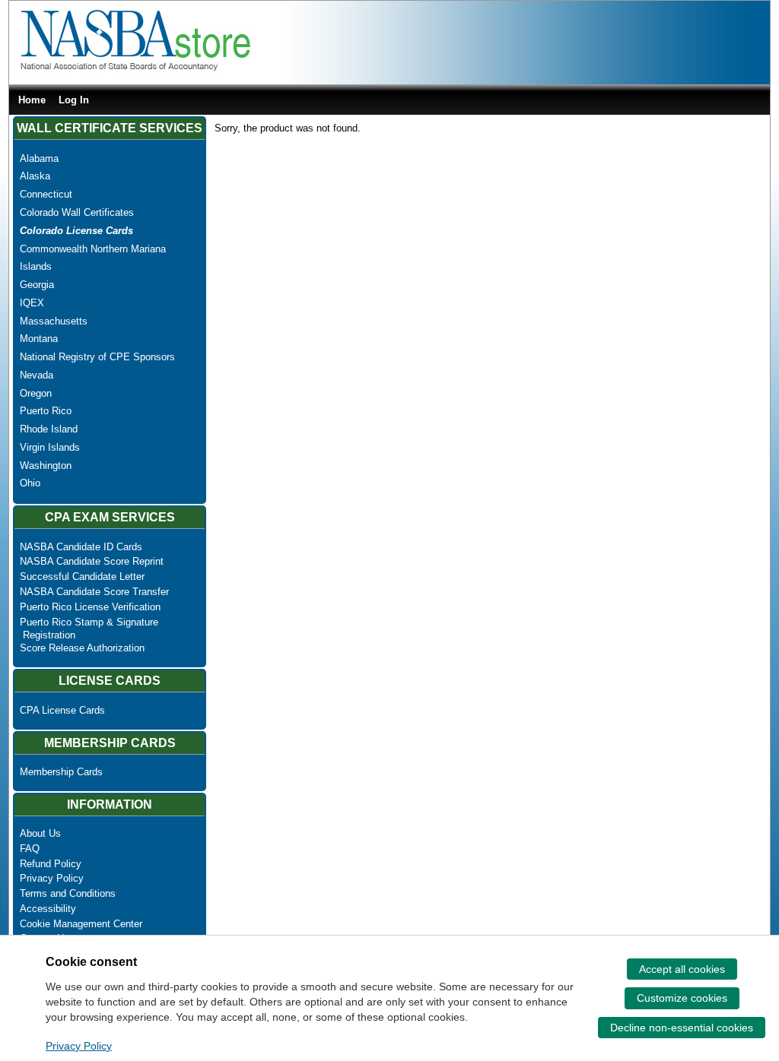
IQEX (32, 303)
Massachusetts (53, 321)
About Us (40, 833)
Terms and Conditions (68, 893)
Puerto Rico (46, 410)
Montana (39, 338)
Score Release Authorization (82, 648)
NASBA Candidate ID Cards (81, 547)
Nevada (36, 375)
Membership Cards (61, 772)
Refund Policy (50, 863)
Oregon (36, 393)
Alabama (39, 158)
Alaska (35, 176)
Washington (46, 465)
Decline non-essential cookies (681, 1027)
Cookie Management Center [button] (81, 924)
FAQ (30, 848)
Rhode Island (49, 429)
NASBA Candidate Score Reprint (92, 561)
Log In (74, 100)
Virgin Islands (50, 447)
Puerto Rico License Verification (90, 607)
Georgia (37, 284)
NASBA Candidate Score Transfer (94, 591)
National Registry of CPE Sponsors (97, 357)
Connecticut (46, 194)
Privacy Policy (52, 878)
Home (32, 100)
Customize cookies (682, 998)
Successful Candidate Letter (82, 576)
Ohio (30, 483)
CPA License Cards (62, 710)
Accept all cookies (682, 969)
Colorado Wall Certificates (77, 212)
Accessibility (48, 908)
